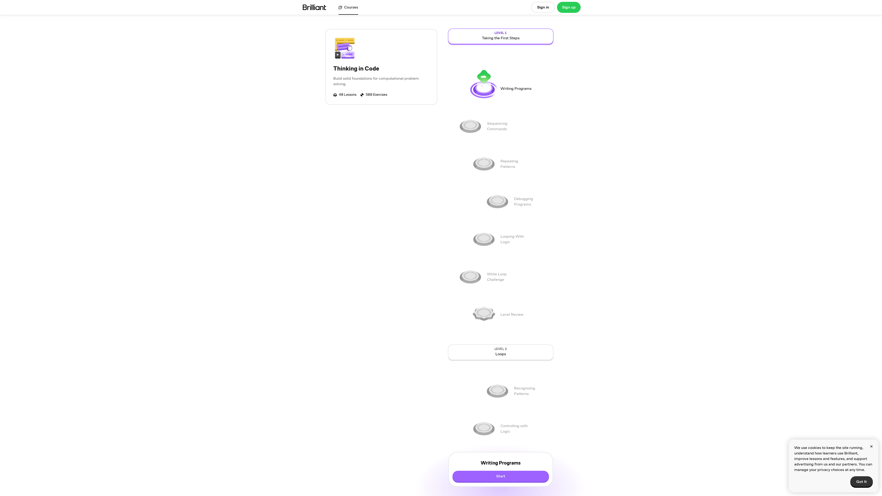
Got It (861, 481)
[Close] (871, 446)
